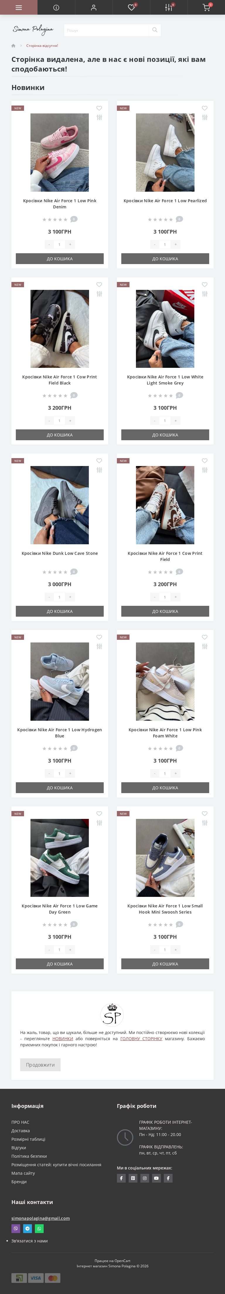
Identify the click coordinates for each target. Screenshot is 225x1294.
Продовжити (40, 1065)
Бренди (19, 1181)
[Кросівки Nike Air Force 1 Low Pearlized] (165, 152)
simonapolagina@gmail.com (40, 1218)
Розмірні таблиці (28, 1139)
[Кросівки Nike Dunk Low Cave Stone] (59, 504)
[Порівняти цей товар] (99, 117)
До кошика (60, 258)
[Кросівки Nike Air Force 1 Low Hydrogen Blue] (59, 681)
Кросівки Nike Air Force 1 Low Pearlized (165, 200)
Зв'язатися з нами (29, 1241)
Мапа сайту (23, 1173)
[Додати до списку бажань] (99, 108)
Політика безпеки (29, 1156)
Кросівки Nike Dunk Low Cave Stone (60, 553)
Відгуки (18, 1147)
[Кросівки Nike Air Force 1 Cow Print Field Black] (59, 328)
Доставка (20, 1130)
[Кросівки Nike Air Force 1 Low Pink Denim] (59, 152)
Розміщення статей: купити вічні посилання (56, 1164)
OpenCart (122, 1260)
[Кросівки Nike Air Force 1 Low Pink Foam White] (165, 681)
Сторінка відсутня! (42, 45)
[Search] (155, 30)
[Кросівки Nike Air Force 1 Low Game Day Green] (59, 857)
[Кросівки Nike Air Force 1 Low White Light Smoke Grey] (165, 328)
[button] (93, 7)
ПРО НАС (20, 1122)
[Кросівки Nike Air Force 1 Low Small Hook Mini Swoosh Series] (165, 857)
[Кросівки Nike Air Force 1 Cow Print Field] (165, 504)
